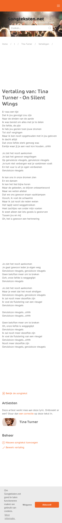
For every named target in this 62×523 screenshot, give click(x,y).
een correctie (26, 413)
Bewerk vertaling (14, 447)
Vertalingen (43, 44)
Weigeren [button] (27, 505)
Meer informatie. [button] (10, 517)
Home (5, 44)
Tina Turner (26, 44)
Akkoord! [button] (46, 505)
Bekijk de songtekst (16, 393)
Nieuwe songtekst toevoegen (21, 442)
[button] (58, 6)
